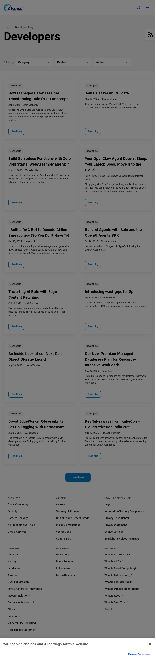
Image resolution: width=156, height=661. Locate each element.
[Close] (150, 644)
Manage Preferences (139, 654)
